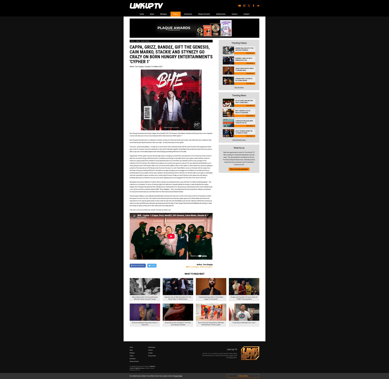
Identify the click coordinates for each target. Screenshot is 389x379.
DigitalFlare (152, 366)
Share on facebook (138, 265)
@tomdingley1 (207, 267)
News (152, 14)
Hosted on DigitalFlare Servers (137, 368)
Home (142, 14)
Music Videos (145, 41)
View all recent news (239, 140)
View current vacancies (239, 169)
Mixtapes (163, 14)
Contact (246, 14)
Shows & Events (204, 14)
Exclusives (188, 14)
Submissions (221, 14)
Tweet (153, 265)
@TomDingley (193, 267)
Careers (234, 14)
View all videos (239, 87)
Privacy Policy (152, 356)
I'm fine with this (243, 376)
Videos (175, 14)
